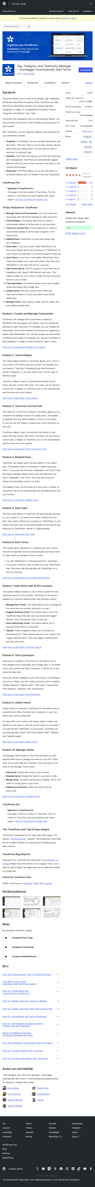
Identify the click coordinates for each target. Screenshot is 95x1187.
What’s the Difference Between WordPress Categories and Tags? (17, 1034)
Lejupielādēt (85, 70)
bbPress (6, 1153)
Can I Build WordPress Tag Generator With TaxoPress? (27, 1043)
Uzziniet (52, 1123)
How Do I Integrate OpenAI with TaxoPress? (22, 1051)
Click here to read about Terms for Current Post (24, 449)
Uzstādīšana (50, 83)
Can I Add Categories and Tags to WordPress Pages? (27, 974)
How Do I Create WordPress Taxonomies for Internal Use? (15, 992)
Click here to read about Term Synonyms (21, 694)
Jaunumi (6, 1128)
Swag (75, 1136)
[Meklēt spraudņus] (28, 26)
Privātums (6, 1136)
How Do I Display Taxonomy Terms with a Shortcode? (27, 1009)
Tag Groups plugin (18, 839)
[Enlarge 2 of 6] (37, 899)
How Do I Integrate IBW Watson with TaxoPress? (25, 1058)
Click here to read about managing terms (21, 796)
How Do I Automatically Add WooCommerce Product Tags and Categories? (22, 1024)
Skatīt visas (87, 204)
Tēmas (29, 1128)
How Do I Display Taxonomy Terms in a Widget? (24, 1001)
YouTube (48, 883)
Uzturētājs (7, 1132)
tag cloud (88, 147)
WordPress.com (9, 1144)
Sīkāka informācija (13, 83)
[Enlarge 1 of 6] (17, 899)
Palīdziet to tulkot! (68, 18)
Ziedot (75, 1132)
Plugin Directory (9, 11)
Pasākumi (76, 1128)
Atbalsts (89, 83)
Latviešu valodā (15, 1169)
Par (4, 1123)
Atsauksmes (32, 83)
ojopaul (40, 1100)
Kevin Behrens (14, 1094)
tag (90, 142)
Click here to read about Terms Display (20, 398)
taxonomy (88, 152)
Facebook (27, 883)
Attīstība (65, 83)
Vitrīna (28, 1123)
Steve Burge (28, 73)
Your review (71, 204)
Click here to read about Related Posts (20, 500)
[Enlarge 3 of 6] (57, 899)
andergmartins (43, 1094)
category (84, 142)
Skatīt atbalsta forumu (76, 233)
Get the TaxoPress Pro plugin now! (31, 199)
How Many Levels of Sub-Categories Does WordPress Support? (19, 982)
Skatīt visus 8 (87, 131)
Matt (4, 1149)
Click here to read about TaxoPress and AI (22, 647)
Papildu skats (72, 159)
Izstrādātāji (54, 1132)
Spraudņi (29, 1132)
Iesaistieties (77, 1123)
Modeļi (29, 1136)
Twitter (36, 883)
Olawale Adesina (15, 1100)
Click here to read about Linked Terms (19, 742)
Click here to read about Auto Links (18, 534)
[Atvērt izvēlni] (91, 3)
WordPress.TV (55, 1136)
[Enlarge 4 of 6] (17, 911)
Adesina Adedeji (15, 1106)
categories (87, 137)
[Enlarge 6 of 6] (57, 911)
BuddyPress (7, 1158)
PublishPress (42, 1088)
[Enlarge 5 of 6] (37, 911)
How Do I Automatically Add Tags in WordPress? (24, 1016)
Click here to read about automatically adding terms (26, 578)
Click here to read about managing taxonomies (23, 347)
